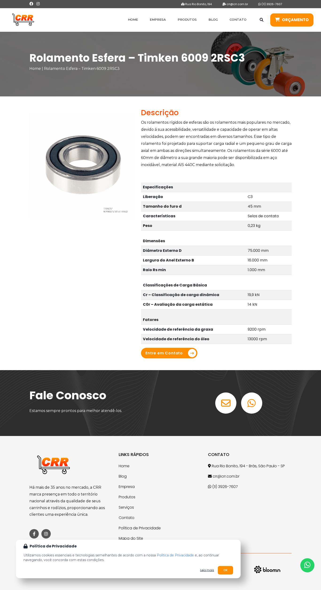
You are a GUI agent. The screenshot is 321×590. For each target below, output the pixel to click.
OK (225, 570)
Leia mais (207, 570)
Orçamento (295, 20)
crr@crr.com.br (237, 4)
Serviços (126, 507)
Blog (213, 19)
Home (133, 19)
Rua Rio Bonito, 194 (198, 4)
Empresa (158, 19)
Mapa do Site (131, 538)
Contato (238, 19)
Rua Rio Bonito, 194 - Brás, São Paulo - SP (248, 466)
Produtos (187, 19)
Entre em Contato (164, 353)
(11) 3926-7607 (271, 4)
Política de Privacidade (140, 528)
